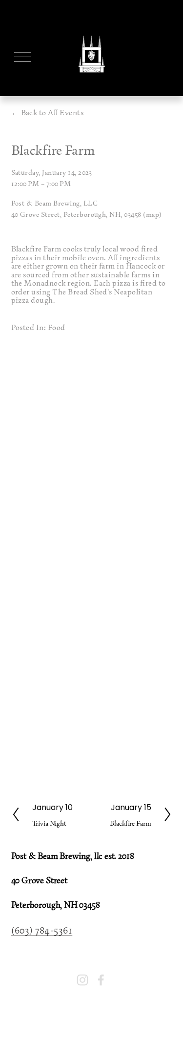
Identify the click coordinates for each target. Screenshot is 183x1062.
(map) (152, 214)
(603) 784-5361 (42, 929)
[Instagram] (82, 980)
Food (56, 327)
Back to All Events (52, 112)
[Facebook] (101, 980)
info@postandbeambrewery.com (57, 954)
